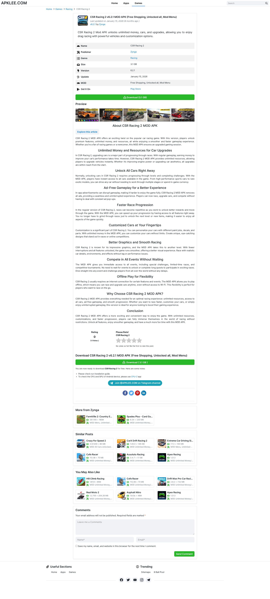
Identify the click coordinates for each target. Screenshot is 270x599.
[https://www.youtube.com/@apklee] (135, 580)
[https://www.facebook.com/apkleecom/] (121, 580)
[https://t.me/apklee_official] (148, 580)
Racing (69, 9)
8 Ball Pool (159, 572)
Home (114, 3)
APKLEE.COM (14, 3)
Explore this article (87, 131)
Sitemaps (145, 572)
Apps (126, 3)
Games (138, 3)
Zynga (102, 24)
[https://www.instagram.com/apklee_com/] (142, 580)
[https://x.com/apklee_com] (128, 580)
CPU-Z (134, 376)
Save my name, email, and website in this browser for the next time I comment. (117, 546)
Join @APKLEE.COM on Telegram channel (137, 382)
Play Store (135, 89)
